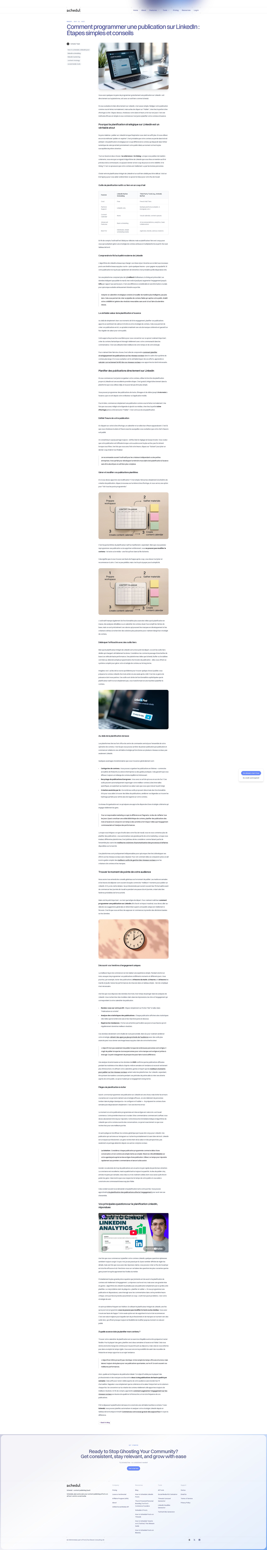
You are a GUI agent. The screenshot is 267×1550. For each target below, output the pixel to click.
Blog (136, 1490)
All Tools (161, 1490)
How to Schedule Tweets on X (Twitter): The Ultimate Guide (144, 1523)
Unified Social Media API (120, 1507)
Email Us (183, 1494)
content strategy (74, 60)
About (143, 10)
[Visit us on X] (194, 1540)
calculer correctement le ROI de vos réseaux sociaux (119, 362)
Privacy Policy (185, 1503)
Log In (196, 10)
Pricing (176, 10)
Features (153, 10)
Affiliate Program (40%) (120, 1498)
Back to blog (105, 1422)
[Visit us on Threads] (189, 1540)
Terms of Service (187, 1498)
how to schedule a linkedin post (78, 50)
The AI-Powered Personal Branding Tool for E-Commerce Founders (144, 1503)
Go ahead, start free (251, 773)
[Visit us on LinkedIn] (199, 1540)
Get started (133, 1468)
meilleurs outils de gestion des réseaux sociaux (137, 860)
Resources (186, 10)
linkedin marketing (74, 57)
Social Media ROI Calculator (167, 1494)
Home (135, 10)
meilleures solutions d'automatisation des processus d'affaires (142, 843)
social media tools (74, 64)
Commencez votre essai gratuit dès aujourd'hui (141, 1412)
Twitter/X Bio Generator (166, 1512)
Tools (165, 10)
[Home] (73, 10)
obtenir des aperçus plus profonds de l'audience (129, 1037)
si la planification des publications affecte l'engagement (129, 1192)
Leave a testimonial (119, 1494)
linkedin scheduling (74, 53)
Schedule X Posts (141, 1510)
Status (183, 1490)
